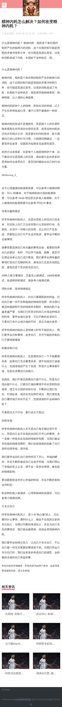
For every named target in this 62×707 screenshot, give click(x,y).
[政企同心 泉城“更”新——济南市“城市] (46, 601)
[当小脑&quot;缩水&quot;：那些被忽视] (15, 631)
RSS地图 (48, 699)
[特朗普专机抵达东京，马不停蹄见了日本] (46, 631)
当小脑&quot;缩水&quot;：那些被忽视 (27, 643)
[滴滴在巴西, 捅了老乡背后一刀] (46, 660)
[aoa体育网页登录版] (31, 7)
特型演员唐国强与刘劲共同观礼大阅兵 (27, 673)
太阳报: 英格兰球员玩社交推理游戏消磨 (28, 614)
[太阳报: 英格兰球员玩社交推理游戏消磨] (15, 601)
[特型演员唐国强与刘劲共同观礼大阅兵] (15, 660)
